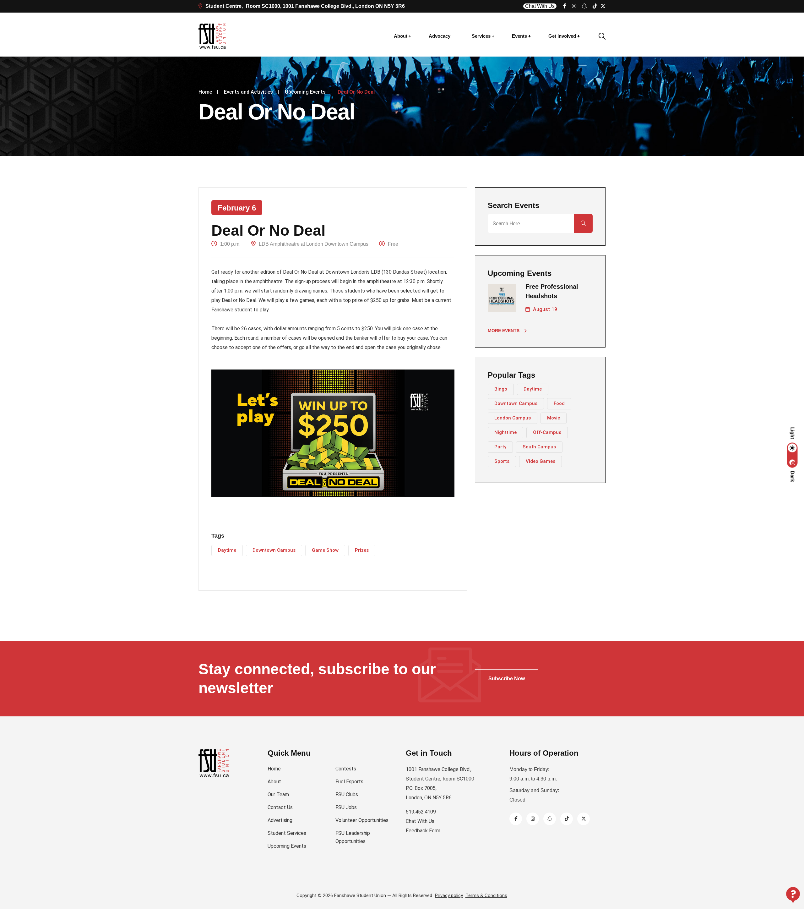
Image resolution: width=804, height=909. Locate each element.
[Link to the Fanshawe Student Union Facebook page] (564, 6)
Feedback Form (423, 831)
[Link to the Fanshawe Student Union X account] (603, 6)
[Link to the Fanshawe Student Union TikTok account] (595, 6)
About (400, 36)
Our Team (278, 794)
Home (205, 92)
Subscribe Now (506, 678)
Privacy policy (449, 895)
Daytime (227, 550)
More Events (503, 330)
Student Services (287, 833)
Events (519, 36)
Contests (345, 769)
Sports (501, 461)
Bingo (500, 389)
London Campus (512, 418)
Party (500, 447)
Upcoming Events (305, 92)
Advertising (280, 820)
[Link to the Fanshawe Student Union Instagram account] (574, 6)
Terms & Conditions (486, 895)
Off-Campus (547, 432)
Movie (553, 418)
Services (481, 36)
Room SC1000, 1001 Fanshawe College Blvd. (305, 6)
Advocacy (439, 36)
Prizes (362, 550)
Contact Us (280, 807)
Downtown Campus (274, 550)
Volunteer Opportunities (361, 820)
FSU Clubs (346, 794)
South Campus (539, 447)
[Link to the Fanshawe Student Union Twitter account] (583, 819)
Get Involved (562, 36)
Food (559, 403)
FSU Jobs (346, 807)
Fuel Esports (349, 782)
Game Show (325, 550)
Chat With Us (540, 6)
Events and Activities (248, 92)
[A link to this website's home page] (212, 36)
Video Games (540, 461)
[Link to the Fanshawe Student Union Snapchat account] (584, 6)
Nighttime (505, 432)
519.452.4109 (421, 812)
